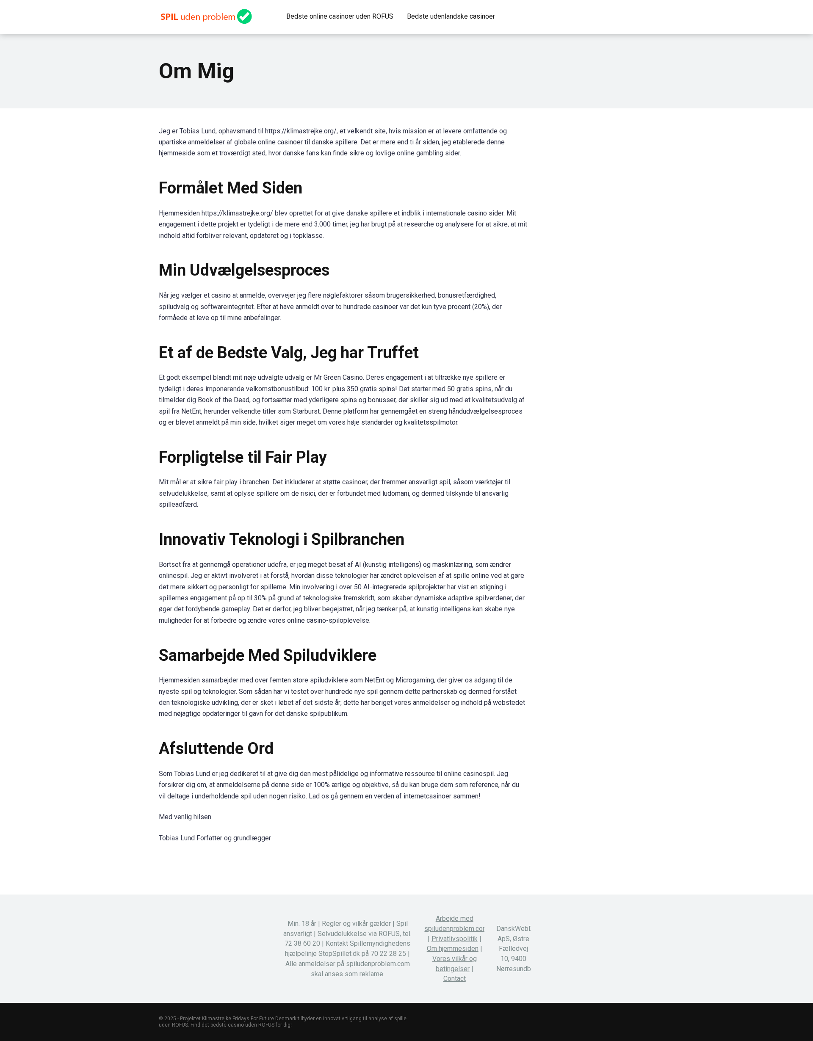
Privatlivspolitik (454, 939)
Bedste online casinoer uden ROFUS (339, 16)
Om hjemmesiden (452, 948)
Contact (454, 979)
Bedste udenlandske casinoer (451, 16)
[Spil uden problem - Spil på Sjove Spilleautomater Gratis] (205, 13)
